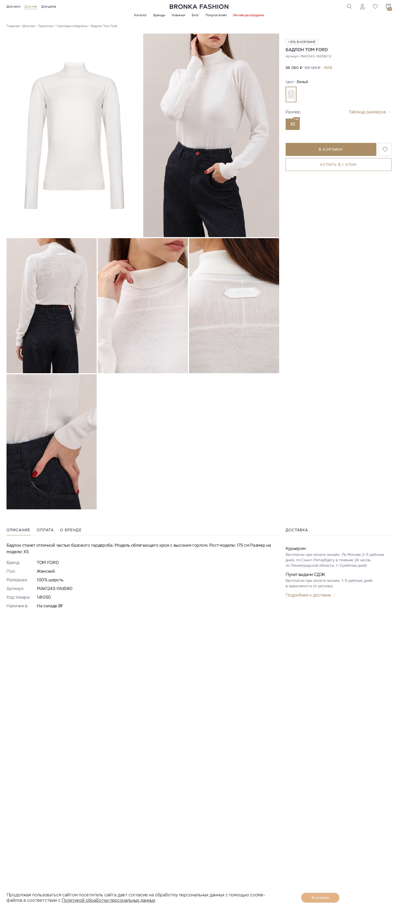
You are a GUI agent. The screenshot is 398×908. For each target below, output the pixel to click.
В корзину (331, 149)
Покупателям (215, 15)
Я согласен (320, 898)
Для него (13, 6)
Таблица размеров (367, 112)
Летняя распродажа (248, 15)
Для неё (31, 6)
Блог (195, 15)
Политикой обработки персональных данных (108, 900)
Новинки (178, 15)
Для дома (48, 6)
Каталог (140, 15)
